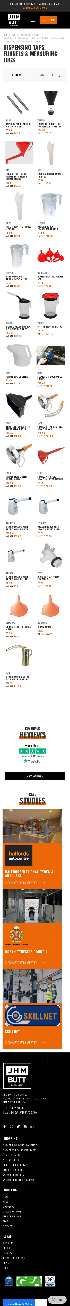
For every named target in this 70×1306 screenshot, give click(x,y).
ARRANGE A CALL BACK (35, 7)
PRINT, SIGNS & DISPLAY (15, 1165)
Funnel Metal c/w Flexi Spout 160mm (51, 405)
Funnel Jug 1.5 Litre (19, 355)
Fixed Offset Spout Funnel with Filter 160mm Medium (19, 152)
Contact (7, 1226)
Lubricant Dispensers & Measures (48, 38)
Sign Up (7, 1248)
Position (41, 75)
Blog (5, 1221)
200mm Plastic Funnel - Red (19, 605)
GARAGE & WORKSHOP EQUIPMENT (20, 1145)
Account (8, 1243)
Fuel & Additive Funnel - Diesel (51, 152)
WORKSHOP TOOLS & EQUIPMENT (19, 1179)
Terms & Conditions (14, 1258)
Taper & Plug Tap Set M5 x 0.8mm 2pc (19, 103)
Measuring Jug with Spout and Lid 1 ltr (19, 555)
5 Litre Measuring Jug (51, 305)
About (6, 1201)
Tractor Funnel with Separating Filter (19, 405)
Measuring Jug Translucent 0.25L (19, 255)
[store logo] (14, 20)
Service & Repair (12, 1216)
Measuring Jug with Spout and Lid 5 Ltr (19, 505)
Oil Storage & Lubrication (16, 38)
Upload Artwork (12, 1211)
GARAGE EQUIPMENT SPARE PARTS (19, 1150)
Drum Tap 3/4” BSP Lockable (51, 555)
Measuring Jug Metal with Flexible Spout (19, 656)
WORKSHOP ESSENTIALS (14, 1175)
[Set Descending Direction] (53, 75)
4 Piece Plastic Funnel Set (51, 255)
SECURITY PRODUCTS (13, 1170)
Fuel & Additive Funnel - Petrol (19, 205)
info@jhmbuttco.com (24, 1112)
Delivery (7, 1253)
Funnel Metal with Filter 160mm (19, 455)
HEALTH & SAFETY (11, 1155)
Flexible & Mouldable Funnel (51, 355)
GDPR (5, 1268)
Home (5, 35)
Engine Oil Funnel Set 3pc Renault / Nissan (51, 103)
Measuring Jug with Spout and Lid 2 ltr (51, 505)
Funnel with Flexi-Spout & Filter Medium (51, 455)
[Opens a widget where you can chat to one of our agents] (57, 1300)
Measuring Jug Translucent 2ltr (51, 205)
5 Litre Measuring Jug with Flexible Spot (19, 305)
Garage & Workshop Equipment (26, 35)
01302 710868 (17, 1108)
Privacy (7, 1263)
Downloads (9, 1206)
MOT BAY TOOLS (11, 1160)
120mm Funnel (51, 605)
